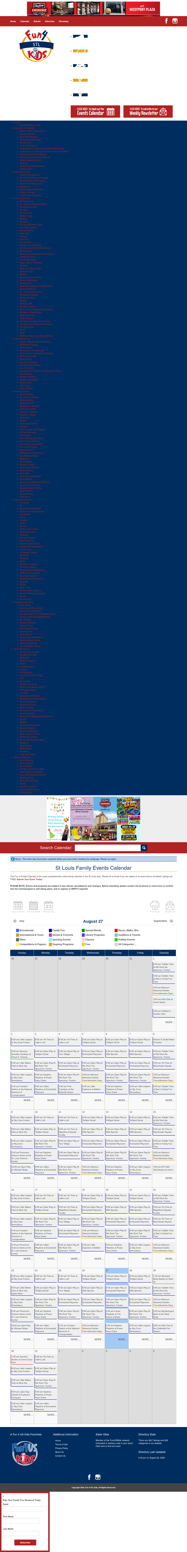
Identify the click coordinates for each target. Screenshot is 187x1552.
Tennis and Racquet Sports (32, 739)
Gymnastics (25, 681)
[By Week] (33, 906)
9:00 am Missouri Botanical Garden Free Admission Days (163, 990)
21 (130, 1190)
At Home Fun (26, 212)
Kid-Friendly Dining (28, 628)
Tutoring (23, 163)
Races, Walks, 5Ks (128, 930)
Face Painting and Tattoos (32, 438)
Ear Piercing (25, 619)
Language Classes (28, 552)
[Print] (154, 906)
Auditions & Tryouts (129, 935)
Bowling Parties (27, 403)
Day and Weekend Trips (31, 224)
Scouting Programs (28, 575)
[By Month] (18, 906)
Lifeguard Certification (30, 695)
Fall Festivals (26, 766)
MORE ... (170, 1022)
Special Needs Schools (30, 160)
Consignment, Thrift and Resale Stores (38, 613)
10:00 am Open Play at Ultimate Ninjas (21, 1168)
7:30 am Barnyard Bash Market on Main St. (163, 1279)
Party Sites (25, 473)
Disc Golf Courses (28, 227)
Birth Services (26, 347)
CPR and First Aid (28, 356)
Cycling (23, 669)
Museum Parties (27, 464)
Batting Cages (26, 215)
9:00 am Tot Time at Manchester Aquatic (162, 1064)
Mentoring (24, 555)
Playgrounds (25, 283)
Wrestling (24, 751)
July (21, 920)
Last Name (8, 1528)
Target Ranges (26, 318)
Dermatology (26, 359)
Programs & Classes (23, 499)
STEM (22, 584)
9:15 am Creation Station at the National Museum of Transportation (22, 1090)
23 (12, 1270)
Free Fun (24, 239)
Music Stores (26, 634)
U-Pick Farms (26, 792)
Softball (23, 722)
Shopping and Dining (23, 602)
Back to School (26, 763)
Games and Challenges (30, 245)
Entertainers (25, 435)
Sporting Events (61, 939)
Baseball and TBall (28, 654)
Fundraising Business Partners (34, 177)
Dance (23, 526)
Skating (23, 300)
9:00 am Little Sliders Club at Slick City (21, 1064)
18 (60, 1190)
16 (12, 1190)
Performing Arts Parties (30, 476)
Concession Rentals (29, 423)
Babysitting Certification (30, 508)
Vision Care (25, 385)
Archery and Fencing (29, 651)
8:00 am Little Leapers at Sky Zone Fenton (22, 1041)
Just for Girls (25, 549)
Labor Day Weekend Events (33, 774)
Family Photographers (30, 174)
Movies (23, 274)
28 (130, 1270)
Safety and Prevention (30, 572)
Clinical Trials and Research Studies (36, 353)
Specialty (24, 581)
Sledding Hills (26, 303)
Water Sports (26, 745)
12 (83, 1112)
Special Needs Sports (30, 725)
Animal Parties (26, 394)
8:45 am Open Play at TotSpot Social (92, 1041)
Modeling (24, 558)
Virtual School (26, 168)
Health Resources (22, 338)
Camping (24, 221)
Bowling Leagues (28, 660)
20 (107, 1190)
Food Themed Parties (30, 441)
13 (107, 1112)
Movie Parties (26, 461)
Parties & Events (21, 391)
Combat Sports (27, 666)
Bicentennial (26, 930)
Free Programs (27, 540)
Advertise (49, 21)
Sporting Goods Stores (30, 640)
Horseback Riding (28, 689)
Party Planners (26, 470)
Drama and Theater (29, 528)
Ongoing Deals (26, 777)
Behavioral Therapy (29, 344)
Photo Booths (26, 479)
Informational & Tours (32, 935)
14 (130, 1112)
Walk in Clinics (26, 388)
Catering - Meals (27, 414)
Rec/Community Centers (31, 291)
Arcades (23, 209)
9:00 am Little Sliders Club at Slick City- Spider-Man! (21, 1291)
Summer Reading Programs (33, 593)
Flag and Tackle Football (31, 675)
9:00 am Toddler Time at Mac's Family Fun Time (163, 979)
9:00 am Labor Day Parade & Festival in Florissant (21, 1395)
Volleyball (24, 742)
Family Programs (28, 537)
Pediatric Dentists (28, 376)
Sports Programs (22, 648)
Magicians (24, 458)
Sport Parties (26, 490)
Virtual (23, 596)
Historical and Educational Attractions (37, 253)
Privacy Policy (61, 1448)
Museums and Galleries (31, 277)
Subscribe (25, 1542)
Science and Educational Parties (35, 482)
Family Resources (22, 171)
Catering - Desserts (29, 411)
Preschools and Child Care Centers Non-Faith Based (44, 151)
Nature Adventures (28, 280)
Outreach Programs (29, 564)
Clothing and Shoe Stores (31, 607)
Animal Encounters (28, 206)
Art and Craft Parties (29, 397)
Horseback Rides (28, 256)
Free (87, 944)
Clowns (23, 420)
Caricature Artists (28, 408)
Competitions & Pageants (33, 944)
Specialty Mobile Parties (31, 487)
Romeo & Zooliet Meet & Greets (163, 1041)
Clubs (22, 517)
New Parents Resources (31, 183)
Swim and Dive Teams (30, 733)
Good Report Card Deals (31, 771)
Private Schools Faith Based (33, 154)
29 (154, 1270)
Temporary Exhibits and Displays (35, 321)
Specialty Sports (27, 727)
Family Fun (58, 930)
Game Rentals (26, 449)
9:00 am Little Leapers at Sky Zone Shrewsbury (22, 1077)
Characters (25, 417)
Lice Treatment (27, 367)
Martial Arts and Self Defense (33, 698)
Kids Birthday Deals (29, 455)
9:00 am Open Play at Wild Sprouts (116, 1052)
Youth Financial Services (31, 195)
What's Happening (22, 757)
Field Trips (24, 233)
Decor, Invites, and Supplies (32, 429)
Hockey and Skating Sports (32, 686)
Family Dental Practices (30, 365)
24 (36, 1270)
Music (22, 561)
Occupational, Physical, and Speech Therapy (40, 370)
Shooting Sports (27, 713)
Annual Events (26, 760)
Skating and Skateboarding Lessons (36, 716)
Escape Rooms (27, 230)
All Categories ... (127, 944)
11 (60, 1112)
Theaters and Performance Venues (36, 324)
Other (23, 939)
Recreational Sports (29, 294)
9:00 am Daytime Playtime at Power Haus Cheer (43, 1077)
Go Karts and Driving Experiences (35, 247)
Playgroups (25, 186)
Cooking (23, 520)
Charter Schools (27, 133)
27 (107, 1270)
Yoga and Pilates (27, 754)
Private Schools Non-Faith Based (35, 157)
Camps (17, 122)
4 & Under (24, 502)
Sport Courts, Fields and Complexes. (37, 309)
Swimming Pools (27, 315)
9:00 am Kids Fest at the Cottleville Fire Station (163, 1328)
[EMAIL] (169, 906)
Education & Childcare (24, 127)
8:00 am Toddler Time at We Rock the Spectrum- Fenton (163, 967)
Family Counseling (28, 362)
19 (83, 1190)
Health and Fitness (28, 684)
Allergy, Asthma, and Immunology (35, 341)
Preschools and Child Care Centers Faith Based (42, 148)
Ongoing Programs (63, 944)
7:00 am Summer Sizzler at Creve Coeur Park (22, 1359)
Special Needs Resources (32, 189)
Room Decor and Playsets (32, 637)
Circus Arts (25, 514)
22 (154, 1190)
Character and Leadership (32, 511)
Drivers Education (28, 531)
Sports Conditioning (29, 730)
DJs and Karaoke (28, 432)
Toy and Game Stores (30, 646)
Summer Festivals (28, 786)
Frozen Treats (26, 625)
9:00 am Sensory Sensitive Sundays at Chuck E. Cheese (21, 1054)
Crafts (22, 523)
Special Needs (93, 930)
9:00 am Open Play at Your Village (69, 1052)
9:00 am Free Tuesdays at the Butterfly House (66, 1089)
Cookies (23, 426)
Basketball (24, 657)
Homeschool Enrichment (31, 546)
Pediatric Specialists (29, 379)
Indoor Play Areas (28, 259)
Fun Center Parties (28, 446)
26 (83, 1270)
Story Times (25, 587)
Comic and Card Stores (30, 610)
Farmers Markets (28, 622)
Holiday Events (126, 939)
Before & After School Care (32, 130)
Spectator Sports (27, 306)
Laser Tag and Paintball (31, 262)
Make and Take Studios (30, 268)
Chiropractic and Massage (32, 350)
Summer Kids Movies (29, 789)
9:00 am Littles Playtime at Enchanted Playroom (45, 1089)
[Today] (48, 906)
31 (36, 1351)
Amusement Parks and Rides (33, 204)
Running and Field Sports (31, 710)
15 (154, 1112)
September (160, 920)
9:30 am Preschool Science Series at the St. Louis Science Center (21, 1156)
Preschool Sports (28, 704)
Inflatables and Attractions (32, 452)
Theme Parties (26, 493)
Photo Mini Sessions (29, 780)
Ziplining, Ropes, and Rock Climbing (36, 335)
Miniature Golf (26, 271)
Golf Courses (26, 250)
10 (36, 1112)
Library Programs (95, 935)
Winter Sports (26, 748)
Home (13, 21)
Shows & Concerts (62, 935)
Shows (23, 783)
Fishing (23, 236)
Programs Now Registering (32, 569)
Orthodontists (26, 373)
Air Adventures (26, 201)
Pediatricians (26, 382)
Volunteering (25, 599)
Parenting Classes (28, 566)
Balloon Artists (26, 400)
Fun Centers (25, 242)
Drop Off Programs (28, 136)
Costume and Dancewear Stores (35, 616)
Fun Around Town (22, 198)
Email (5, 1504)
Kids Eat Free (26, 631)
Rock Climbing (26, 707)
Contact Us (60, 1455)
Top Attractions (27, 326)
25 (60, 1270)
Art (21, 505)
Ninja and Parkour (28, 701)
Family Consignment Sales (32, 768)
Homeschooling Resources (32, 180)
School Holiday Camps (30, 125)
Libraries (24, 265)
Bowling (23, 218)
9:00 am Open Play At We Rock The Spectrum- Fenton (45, 1066)
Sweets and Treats (28, 643)
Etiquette (24, 534)
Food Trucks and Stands (31, 444)
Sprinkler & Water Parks (31, 312)
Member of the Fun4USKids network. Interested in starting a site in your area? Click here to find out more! (114, 1443)
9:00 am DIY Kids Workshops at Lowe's (163, 1168)
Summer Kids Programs (31, 590)
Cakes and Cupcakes (29, 406)
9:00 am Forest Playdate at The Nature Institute (113, 1314)
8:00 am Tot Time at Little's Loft (44, 1041)
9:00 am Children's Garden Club (162, 1012)
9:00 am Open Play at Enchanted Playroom (92, 1052)
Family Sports (26, 672)
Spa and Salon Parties (30, 485)
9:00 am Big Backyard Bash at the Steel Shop (163, 1314)
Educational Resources (30, 139)
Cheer (22, 663)
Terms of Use (61, 1444)
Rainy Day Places (28, 288)
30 (12, 1351)
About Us (59, 1451)
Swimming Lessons (29, 736)
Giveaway (64, 21)
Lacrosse (24, 692)
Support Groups (27, 192)
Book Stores (25, 605)
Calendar (24, 21)
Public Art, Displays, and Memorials (36, 285)
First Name (8, 1516)
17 (36, 1190)
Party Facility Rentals (29, 467)
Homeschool (25, 142)
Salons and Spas (27, 297)
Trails (22, 332)
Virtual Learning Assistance (32, 165)
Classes (89, 939)
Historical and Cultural (30, 543)
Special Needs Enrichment (32, 578)
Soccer (23, 719)
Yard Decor (25, 496)
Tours (22, 329)
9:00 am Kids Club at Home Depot (163, 1000)
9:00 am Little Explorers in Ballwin (91, 1087)
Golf (22, 678)
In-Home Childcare (28, 145)
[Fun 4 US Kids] (36, 45)
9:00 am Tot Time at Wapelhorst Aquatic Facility (68, 1132)
